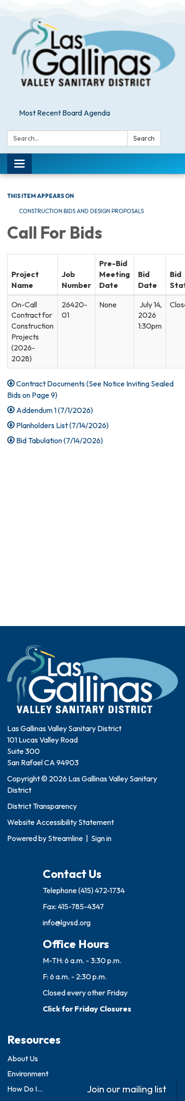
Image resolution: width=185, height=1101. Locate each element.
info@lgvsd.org (67, 922)
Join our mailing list (126, 1089)
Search (144, 138)
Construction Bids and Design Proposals (81, 211)
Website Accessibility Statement (60, 822)
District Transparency (42, 806)
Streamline (65, 838)
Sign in (101, 838)
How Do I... (25, 1088)
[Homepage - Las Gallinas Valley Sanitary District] (92, 52)
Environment (27, 1073)
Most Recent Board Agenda (64, 112)
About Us (22, 1058)
